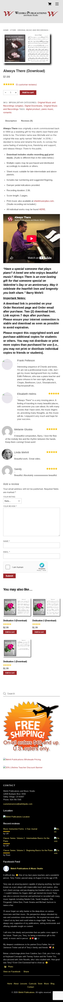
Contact (30, 987)
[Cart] (50, 4)
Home (5, 30)
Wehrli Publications (26, 992)
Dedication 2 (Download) (44, 620)
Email (6, 552)
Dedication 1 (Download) (15, 661)
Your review (10, 506)
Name (6, 541)
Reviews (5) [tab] (27, 121)
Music (46, 984)
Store (13, 30)
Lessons (23, 984)
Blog (52, 984)
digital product (33, 109)
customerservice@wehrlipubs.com (17, 804)
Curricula (32, 984)
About (16, 984)
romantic (7, 112)
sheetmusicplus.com (44, 201)
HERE (42, 209)
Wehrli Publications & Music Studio (27, 868)
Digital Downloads (33, 105)
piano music (47, 109)
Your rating (9, 497)
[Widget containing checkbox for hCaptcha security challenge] (25, 567)
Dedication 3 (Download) (15, 620)
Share (26, 971)
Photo (10, 967)
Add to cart (28, 92)
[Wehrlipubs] (30, 16)
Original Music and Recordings (33, 30)
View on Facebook (11, 971)
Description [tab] (11, 121)
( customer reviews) (26, 84)
